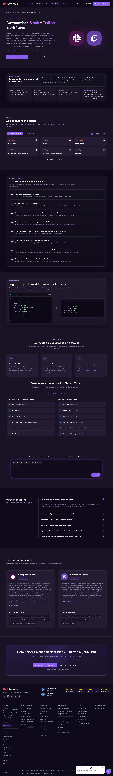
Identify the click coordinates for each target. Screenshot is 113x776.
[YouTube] (11, 696)
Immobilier (6, 739)
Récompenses (44, 735)
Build (94, 475)
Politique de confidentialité (37, 770)
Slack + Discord (23, 616)
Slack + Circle (13, 616)
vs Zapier (61, 724)
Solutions (38, 3)
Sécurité (42, 738)
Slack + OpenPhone (31, 623)
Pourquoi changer (63, 722)
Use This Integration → (23, 141)
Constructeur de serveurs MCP (7, 716)
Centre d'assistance (82, 716)
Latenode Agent (10, 709)
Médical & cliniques (8, 742)
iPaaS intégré (55, 3)
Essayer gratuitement (101, 3)
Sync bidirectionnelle (37, 462)
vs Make (60, 727)
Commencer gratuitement (17, 57)
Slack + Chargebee (35, 616)
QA (4, 763)
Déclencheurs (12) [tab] (16, 133)
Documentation (44, 711)
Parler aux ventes (82, 711)
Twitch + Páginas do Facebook (80, 619)
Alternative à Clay (63, 732)
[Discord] (15, 696)
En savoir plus (14, 605)
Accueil (8, 12)
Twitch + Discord (66, 619)
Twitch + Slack (75, 616)
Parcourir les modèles (39, 57)
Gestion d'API (7, 722)
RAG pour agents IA (8, 720)
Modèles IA (24, 711)
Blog (41, 714)
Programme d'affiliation (65, 711)
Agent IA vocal (99, 708)
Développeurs (7, 758)
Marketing (6, 734)
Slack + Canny (46, 616)
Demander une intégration (81, 720)
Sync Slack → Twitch (17, 462)
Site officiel (24, 578)
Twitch (103, 133)
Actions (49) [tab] (30, 133)
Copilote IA (27, 727)
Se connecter (88, 3)
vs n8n (60, 730)
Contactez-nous (81, 708)
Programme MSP (63, 714)
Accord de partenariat (34, 773)
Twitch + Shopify (97, 616)
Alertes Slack (27, 462)
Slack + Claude (25, 619)
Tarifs (46, 3)
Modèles (23, 724)
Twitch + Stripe (65, 616)
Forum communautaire (46, 722)
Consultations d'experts (84, 723)
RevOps (5, 760)
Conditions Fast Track (47, 773)
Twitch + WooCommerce (68, 623)
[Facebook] (19, 696)
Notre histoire (44, 730)
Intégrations (16, 12)
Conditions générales (24, 770)
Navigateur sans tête (27, 719)
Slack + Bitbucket (36, 619)
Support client (7, 747)
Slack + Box (46, 619)
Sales (4, 750)
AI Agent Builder (26, 714)
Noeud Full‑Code (26, 716)
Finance (5, 752)
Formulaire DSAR (23, 773)
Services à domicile (8, 736)
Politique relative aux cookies (53, 770)
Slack (23, 12)
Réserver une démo (82, 714)
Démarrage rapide (45, 708)
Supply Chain (7, 755)
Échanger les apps (57, 393)
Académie (43, 719)
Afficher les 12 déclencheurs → (56, 159)
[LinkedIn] (8, 696)
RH (4, 744)
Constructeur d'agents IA (10, 713)
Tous (92, 133)
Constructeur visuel (27, 708)
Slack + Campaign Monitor (16, 623)
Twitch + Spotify (86, 616)
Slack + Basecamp (14, 619)
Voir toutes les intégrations (69, 665)
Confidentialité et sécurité (74, 770)
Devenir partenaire (63, 708)
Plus (64, 3)
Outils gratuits (44, 716)
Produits (29, 3)
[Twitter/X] (4, 696)
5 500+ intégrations (27, 722)
